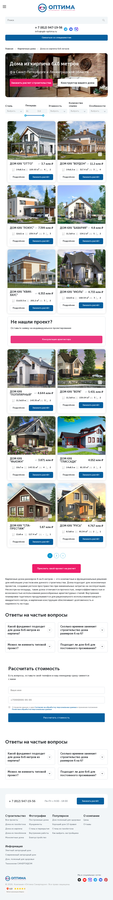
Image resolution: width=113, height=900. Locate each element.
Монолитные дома (14, 837)
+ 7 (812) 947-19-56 (48, 27)
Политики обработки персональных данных (32, 709)
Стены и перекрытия (39, 828)
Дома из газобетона (15, 824)
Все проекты (11, 820)
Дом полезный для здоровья (66, 820)
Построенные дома (39, 820)
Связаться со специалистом (56, 37)
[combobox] (14, 111)
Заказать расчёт (41, 177)
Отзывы (87, 824)
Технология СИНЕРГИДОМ (18, 863)
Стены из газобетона (62, 828)
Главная (9, 48)
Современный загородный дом (20, 855)
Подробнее (19, 177)
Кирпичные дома (27, 48)
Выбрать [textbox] (11, 111)
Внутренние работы (39, 833)
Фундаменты (35, 824)
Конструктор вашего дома (77, 82)
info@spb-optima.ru (46, 31)
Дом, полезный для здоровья (19, 859)
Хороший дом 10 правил (64, 824)
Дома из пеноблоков (15, 833)
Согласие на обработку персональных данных (56, 707)
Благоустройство (37, 837)
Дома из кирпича (13, 828)
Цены (86, 820)
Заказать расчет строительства (31, 82)
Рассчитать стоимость (56, 717)
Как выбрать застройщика (65, 833)
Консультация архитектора (56, 339)
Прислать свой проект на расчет (56, 568)
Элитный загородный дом (18, 850)
